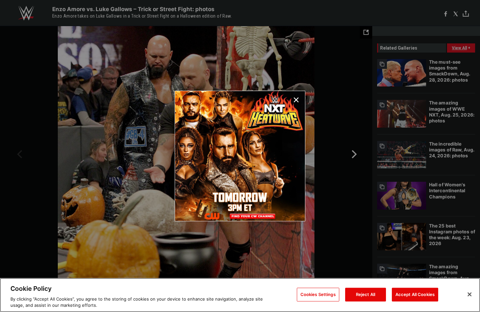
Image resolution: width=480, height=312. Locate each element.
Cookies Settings (318, 294)
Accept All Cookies (415, 294)
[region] (240, 295)
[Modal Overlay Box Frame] (240, 156)
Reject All (365, 294)
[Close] (469, 294)
